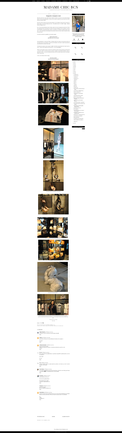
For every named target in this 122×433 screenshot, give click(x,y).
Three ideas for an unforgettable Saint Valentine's (78, 106)
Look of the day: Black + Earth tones (79, 102)
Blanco (42, 325)
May (74, 83)
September (75, 78)
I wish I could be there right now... (79, 119)
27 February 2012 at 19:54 (48, 369)
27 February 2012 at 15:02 (45, 352)
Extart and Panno (50, 325)
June (74, 82)
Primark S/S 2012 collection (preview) (79, 114)
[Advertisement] (54, 412)
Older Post (65, 416)
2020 (73, 64)
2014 (73, 70)
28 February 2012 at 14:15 (46, 385)
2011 (73, 123)
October (75, 77)
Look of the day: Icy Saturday (78, 115)
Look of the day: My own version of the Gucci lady (79, 111)
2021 (73, 62)
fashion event (61, 325)
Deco (70, 1)
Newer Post (41, 416)
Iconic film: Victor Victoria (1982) (78, 118)
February (75, 87)
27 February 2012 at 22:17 (46, 375)
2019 (73, 65)
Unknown (40, 337)
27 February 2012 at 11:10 (50, 344)
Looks (43, 1)
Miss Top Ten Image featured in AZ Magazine (79, 98)
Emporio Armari (45, 325)
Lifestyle (65, 1)
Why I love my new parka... (78, 96)
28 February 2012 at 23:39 (48, 392)
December (75, 74)
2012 (73, 73)
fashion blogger (56, 325)
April (74, 84)
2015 (73, 69)
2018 (73, 66)
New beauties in (76, 109)
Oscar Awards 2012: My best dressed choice (79, 89)
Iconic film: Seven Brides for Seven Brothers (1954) (79, 113)
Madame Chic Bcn (61, 7)
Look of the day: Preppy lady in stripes (78, 94)
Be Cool (40, 352)
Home (33, 1)
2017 (73, 68)
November (75, 75)
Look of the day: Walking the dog (78, 90)
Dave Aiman (41, 375)
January (75, 121)
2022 (73, 61)
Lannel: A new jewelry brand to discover (78, 100)
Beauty (48, 1)
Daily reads (76, 1)
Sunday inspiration (76, 117)
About (38, 1)
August (75, 79)
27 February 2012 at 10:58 (46, 337)
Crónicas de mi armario (42, 344)
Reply (40, 334)
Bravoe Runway (41, 369)
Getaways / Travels (56, 1)
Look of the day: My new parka (78, 95)
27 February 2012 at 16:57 (44, 362)
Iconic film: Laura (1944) (77, 107)
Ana (40, 362)
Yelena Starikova (41, 392)
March (75, 86)
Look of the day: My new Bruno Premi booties (79, 104)
